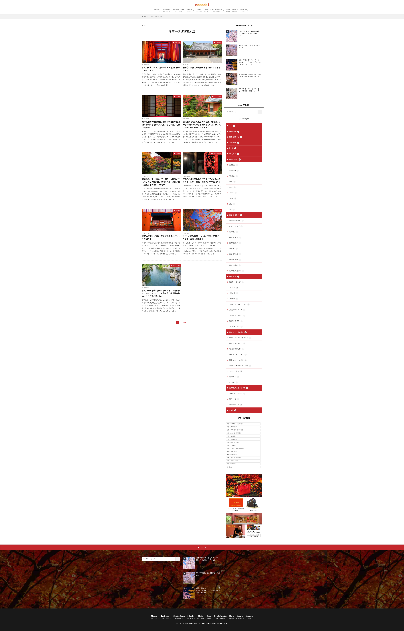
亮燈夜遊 (233, 176)
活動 (231, 204)
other (231, 126)
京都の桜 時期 (234, 259)
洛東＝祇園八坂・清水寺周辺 (235, 424)
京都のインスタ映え (237, 343)
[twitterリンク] (198, 547)
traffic (232, 181)
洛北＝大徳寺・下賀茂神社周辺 (235, 448)
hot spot (232, 193)
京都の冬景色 (234, 265)
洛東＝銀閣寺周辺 (232, 427)
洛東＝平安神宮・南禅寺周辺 (235, 430)
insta (231, 209)
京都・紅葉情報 (235, 137)
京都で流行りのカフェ (237, 354)
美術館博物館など (236, 349)
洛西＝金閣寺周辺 (232, 454)
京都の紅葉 (234, 276)
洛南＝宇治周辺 (231, 464)
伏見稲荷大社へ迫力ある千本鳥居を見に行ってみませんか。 (161, 68)
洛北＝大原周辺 (231, 445)
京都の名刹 (177, 42)
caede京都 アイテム (237, 393)
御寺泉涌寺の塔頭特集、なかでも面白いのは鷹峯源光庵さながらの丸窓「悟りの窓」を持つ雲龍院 (161, 125)
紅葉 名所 (178, 96)
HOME (146, 16)
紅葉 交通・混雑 (235, 326)
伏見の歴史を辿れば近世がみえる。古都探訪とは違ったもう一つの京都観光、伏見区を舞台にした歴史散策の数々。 (161, 293)
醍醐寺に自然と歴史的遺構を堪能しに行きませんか (202, 68)
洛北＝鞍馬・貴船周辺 (233, 442)
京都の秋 (233, 248)
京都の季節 (234, 142)
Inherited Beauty (178, 10)
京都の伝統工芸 (235, 404)
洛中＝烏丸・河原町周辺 (234, 433)
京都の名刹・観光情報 (237, 332)
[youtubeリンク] (205, 547)
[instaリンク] (202, 547)
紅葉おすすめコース (237, 310)
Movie (228, 10)
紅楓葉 (232, 198)
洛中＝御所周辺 (231, 436)
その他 (232, 410)
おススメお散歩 (217, 96)
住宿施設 (233, 165)
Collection (189, 10)
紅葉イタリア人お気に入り (239, 304)
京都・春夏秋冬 (235, 215)
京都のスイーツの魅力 (237, 360)
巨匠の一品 (234, 399)
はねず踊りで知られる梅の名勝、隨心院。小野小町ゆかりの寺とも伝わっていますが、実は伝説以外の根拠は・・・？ (202, 125)
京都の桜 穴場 (234, 254)
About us (235, 10)
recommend (233, 170)
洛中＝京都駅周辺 (232, 439)
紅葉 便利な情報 (217, 153)
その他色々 (230, 467)
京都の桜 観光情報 (236, 271)
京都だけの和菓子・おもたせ (240, 365)
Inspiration (166, 10)
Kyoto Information (216, 10)
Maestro (157, 10)
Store (206, 10)
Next (184, 322)
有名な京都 (234, 154)
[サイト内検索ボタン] (260, 112)
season (232, 187)
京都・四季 (234, 131)
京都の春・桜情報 (236, 220)
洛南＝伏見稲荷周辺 (156, 16)
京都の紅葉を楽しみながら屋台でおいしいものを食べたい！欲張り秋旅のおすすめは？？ (202, 180)
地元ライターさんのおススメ (240, 338)
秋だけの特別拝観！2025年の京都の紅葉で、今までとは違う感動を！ (202, 237)
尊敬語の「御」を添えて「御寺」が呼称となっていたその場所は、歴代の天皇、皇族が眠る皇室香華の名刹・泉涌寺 (161, 182)
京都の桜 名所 (235, 243)
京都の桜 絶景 (234, 237)
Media (199, 10)
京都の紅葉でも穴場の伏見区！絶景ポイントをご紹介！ (161, 237)
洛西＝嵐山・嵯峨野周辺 (234, 457)
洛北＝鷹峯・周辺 (232, 451)
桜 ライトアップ (235, 226)
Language (243, 10)
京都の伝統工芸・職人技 (238, 388)
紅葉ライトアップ (236, 282)
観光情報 (233, 382)
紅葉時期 (233, 299)
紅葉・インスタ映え (236, 315)
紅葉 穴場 (233, 293)
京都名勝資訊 (235, 159)
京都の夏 (233, 232)
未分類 (232, 148)
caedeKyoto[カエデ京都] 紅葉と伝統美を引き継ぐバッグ (208, 623)
